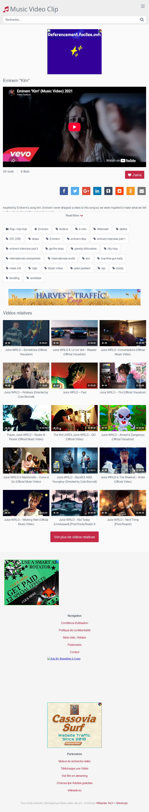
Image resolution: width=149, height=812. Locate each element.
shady (120, 268)
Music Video (55, 268)
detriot (123, 229)
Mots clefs (69, 637)
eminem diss (78, 239)
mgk (34, 268)
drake (35, 239)
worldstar (35, 278)
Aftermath (102, 229)
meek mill (15, 268)
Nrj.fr (110, 803)
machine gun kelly (111, 258)
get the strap (56, 248)
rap (103, 268)
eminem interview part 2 (23, 248)
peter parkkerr (81, 268)
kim (87, 258)
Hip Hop (112, 248)
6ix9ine (63, 229)
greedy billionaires (85, 248)
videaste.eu (75, 790)
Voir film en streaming (74, 776)
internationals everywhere (25, 258)
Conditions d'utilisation (74, 623)
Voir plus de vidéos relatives (74, 536)
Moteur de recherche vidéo (75, 761)
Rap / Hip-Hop (18, 229)
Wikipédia (101, 803)
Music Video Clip (33, 9)
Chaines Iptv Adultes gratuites (74, 783)
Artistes (81, 637)
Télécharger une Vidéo (74, 768)
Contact (74, 652)
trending (14, 278)
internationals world (63, 258)
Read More (73, 215)
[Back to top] (139, 800)
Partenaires (75, 645)
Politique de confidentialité (74, 630)
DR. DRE (15, 239)
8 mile (82, 229)
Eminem (42, 229)
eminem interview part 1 (111, 239)
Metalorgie (122, 803)
